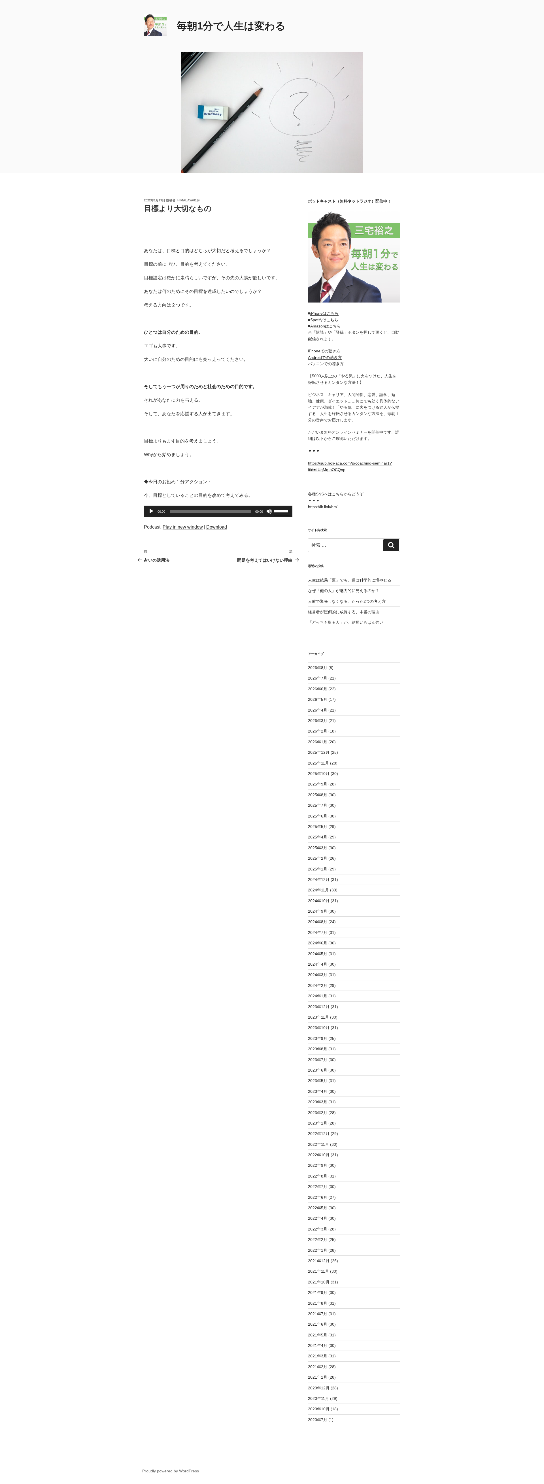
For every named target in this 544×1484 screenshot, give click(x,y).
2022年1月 (317, 1250)
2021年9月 (317, 1292)
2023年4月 (317, 1091)
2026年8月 (317, 667)
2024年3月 (317, 974)
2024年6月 (317, 943)
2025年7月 (317, 805)
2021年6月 (317, 1324)
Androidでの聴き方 (325, 357)
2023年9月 (317, 1038)
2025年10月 (319, 773)
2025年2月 (317, 858)
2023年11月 (318, 1017)
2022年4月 (317, 1218)
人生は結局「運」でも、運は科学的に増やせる (349, 580)
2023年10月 (319, 1027)
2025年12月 (319, 752)
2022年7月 (317, 1186)
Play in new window (183, 527)
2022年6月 (317, 1197)
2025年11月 (318, 763)
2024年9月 (317, 911)
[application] (218, 511)
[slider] (282, 511)
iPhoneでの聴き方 (324, 351)
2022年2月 (317, 1239)
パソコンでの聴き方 (326, 363)
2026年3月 (317, 720)
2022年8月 (317, 1176)
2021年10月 (319, 1282)
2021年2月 (317, 1366)
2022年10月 (319, 1155)
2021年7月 (317, 1313)
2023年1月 (317, 1123)
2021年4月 (317, 1345)
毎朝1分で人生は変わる (231, 26)
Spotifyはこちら (324, 320)
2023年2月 (317, 1112)
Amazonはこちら (325, 326)
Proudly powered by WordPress (170, 1471)
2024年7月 (317, 932)
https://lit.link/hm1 (323, 506)
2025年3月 (317, 848)
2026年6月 (317, 689)
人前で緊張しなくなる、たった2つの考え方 (347, 601)
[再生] (151, 511)
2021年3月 (317, 1356)
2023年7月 (317, 1059)
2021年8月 (317, 1303)
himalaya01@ (188, 200)
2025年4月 (317, 837)
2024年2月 (317, 985)
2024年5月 (317, 953)
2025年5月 (317, 826)
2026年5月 (317, 699)
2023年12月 (319, 1006)
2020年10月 (319, 1409)
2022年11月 (318, 1144)
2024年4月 (317, 964)
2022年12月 (319, 1133)
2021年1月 (317, 1377)
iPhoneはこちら (324, 313)
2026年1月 (317, 742)
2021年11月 (318, 1271)
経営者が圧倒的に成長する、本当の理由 (343, 612)
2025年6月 (317, 816)
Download (216, 527)
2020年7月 (317, 1419)
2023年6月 (317, 1070)
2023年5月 (317, 1080)
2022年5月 (317, 1208)
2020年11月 (318, 1398)
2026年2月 (317, 731)
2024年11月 (318, 890)
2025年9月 (317, 784)
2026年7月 (317, 678)
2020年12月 (319, 1388)
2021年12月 (319, 1261)
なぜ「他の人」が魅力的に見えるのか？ (343, 590)
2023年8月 (317, 1049)
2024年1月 (317, 996)
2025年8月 (317, 795)
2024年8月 (317, 921)
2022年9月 (317, 1165)
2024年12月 (319, 879)
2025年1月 (317, 869)
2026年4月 (317, 710)
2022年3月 (317, 1229)
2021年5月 (317, 1335)
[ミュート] (269, 511)
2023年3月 (317, 1102)
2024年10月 (319, 901)
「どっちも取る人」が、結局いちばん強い (345, 622)
